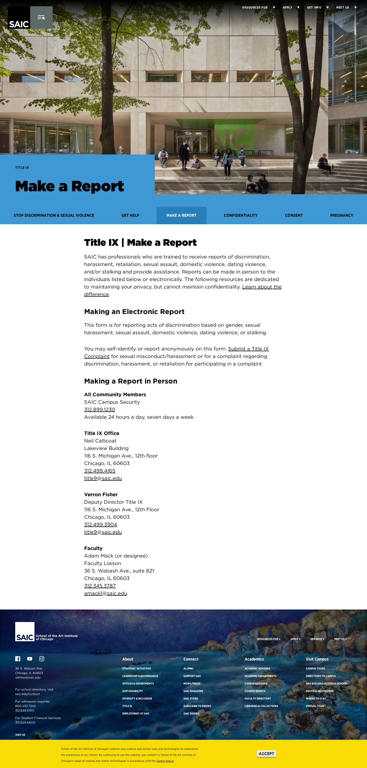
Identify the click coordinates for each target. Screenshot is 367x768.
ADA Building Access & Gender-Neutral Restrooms (327, 687)
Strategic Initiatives (136, 668)
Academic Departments (260, 676)
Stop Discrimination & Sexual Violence (54, 215)
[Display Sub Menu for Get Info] (325, 7)
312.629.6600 (25, 722)
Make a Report (181, 215)
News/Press (192, 683)
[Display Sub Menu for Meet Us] (353, 7)
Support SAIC (192, 676)
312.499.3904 (100, 525)
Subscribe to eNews (197, 706)
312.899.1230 (99, 409)
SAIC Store (191, 698)
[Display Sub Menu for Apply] (296, 7)
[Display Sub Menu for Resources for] (271, 7)
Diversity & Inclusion (137, 698)
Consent (294, 215)
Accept (266, 753)
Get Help (130, 215)
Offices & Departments (138, 683)
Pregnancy (341, 215)
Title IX (22, 168)
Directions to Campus (321, 676)
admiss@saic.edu (27, 677)
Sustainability (132, 691)
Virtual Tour (315, 706)
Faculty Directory (258, 698)
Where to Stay (316, 698)
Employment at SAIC (136, 713)
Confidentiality (241, 215)
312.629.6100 (24, 710)
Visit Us (20, 734)
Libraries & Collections (261, 706)
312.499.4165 (99, 471)
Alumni (188, 668)
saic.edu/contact (27, 694)
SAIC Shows (191, 713)
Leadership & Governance (140, 676)
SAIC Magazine (193, 691)
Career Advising (256, 683)
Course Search (255, 691)
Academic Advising (257, 668)
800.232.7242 (25, 706)
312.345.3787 (100, 586)
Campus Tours (315, 668)
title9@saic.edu (103, 478)
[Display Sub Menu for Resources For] (279, 639)
